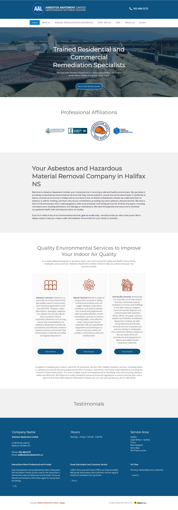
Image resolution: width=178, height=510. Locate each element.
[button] (74, 22)
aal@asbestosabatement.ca (30, 454)
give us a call (88, 215)
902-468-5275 (25, 452)
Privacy (62, 503)
